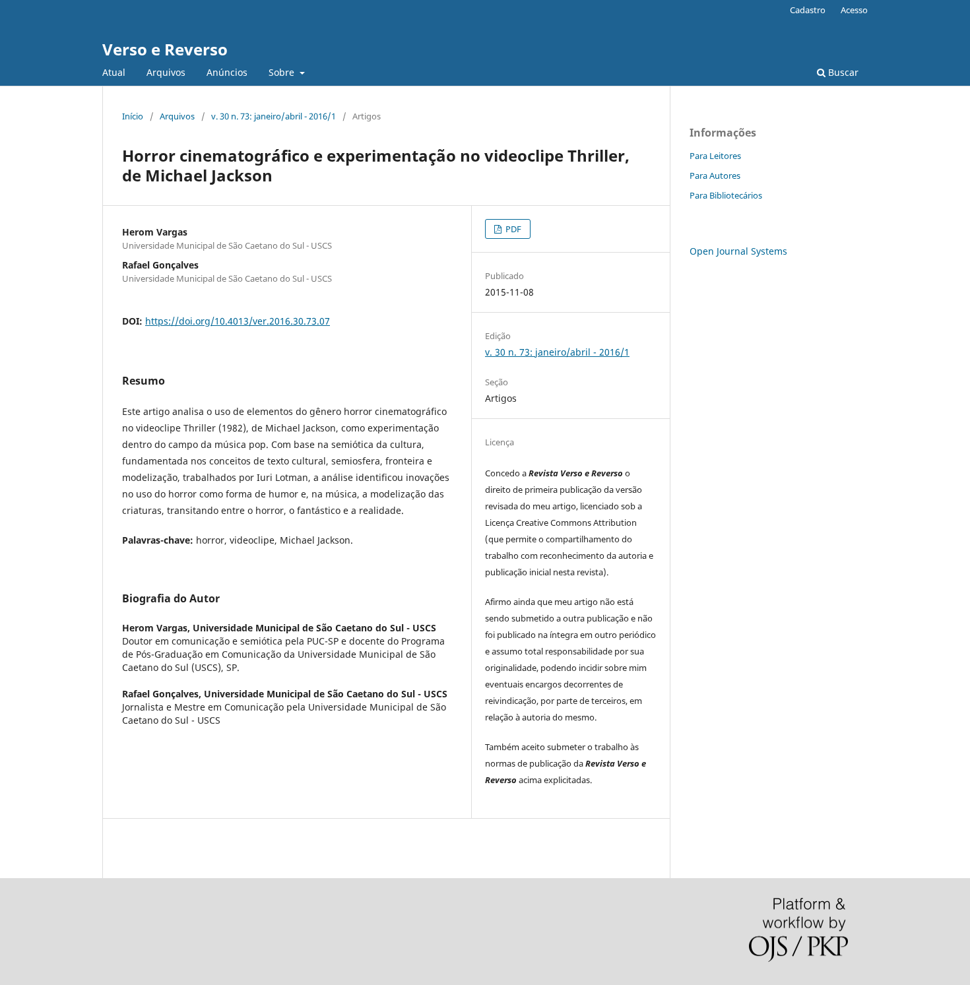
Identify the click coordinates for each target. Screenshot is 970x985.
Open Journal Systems (738, 251)
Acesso (854, 10)
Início (132, 116)
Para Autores (715, 175)
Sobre (283, 72)
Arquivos (165, 72)
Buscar (841, 72)
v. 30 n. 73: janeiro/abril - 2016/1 (273, 116)
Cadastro (807, 10)
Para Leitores (715, 156)
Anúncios (227, 72)
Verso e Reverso (165, 49)
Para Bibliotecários (726, 195)
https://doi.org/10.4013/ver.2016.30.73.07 (237, 321)
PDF (512, 229)
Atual (113, 72)
